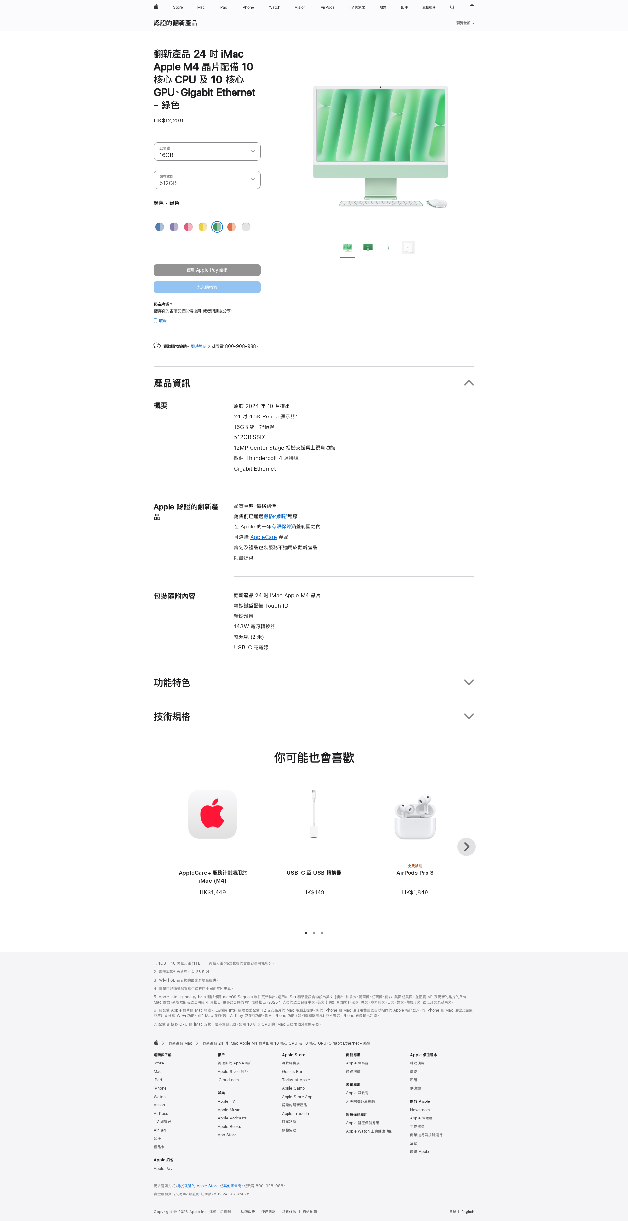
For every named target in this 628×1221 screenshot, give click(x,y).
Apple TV (226, 1101)
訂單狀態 (289, 1122)
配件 (157, 1138)
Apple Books (229, 1127)
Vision (159, 1105)
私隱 (413, 1080)
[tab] (347, 248)
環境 (413, 1072)
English (467, 1212)
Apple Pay (163, 1169)
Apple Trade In (295, 1114)
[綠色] (217, 227)
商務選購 (353, 1072)
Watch (160, 1097)
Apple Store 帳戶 (233, 1072)
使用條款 (268, 1212)
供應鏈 (415, 1088)
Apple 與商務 (357, 1063)
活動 (413, 1143)
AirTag (160, 1130)
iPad (158, 1080)
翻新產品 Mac (180, 1043)
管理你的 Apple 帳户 (235, 1063)
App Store (227, 1135)
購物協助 (289, 1130)
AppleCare (263, 537)
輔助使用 (417, 1063)
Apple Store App (297, 1097)
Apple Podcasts (232, 1118)
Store (159, 1063)
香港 (453, 1212)
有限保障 (281, 526)
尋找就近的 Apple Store (197, 1186)
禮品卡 (159, 1147)
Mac (158, 1072)
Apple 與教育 (357, 1093)
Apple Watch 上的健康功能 (369, 1131)
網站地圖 (310, 1212)
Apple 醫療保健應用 (362, 1123)
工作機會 (417, 1127)
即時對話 (201, 346)
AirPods (161, 1114)
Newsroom (420, 1110)
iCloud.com (228, 1080)
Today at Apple (296, 1080)
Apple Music (229, 1110)
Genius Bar (292, 1072)
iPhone (160, 1088)
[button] (452, 7)
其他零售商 (232, 1186)
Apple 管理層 (421, 1118)
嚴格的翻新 (275, 516)
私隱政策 (248, 1212)
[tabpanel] (380, 141)
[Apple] (156, 1042)
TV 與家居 (162, 1122)
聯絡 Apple (419, 1152)
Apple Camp (293, 1088)
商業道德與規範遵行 (426, 1135)
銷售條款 (289, 1212)
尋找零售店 (291, 1063)
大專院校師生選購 (360, 1101)
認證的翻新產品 (176, 22)
